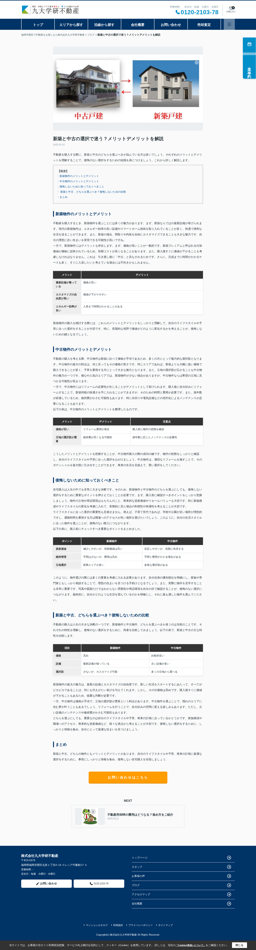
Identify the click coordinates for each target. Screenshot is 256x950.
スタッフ (137, 866)
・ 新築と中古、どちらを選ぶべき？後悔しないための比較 (91, 191)
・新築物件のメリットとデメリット (78, 175)
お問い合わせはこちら (128, 777)
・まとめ (62, 196)
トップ (38, 25)
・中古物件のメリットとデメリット (78, 181)
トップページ (139, 857)
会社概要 (137, 25)
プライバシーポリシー (140, 925)
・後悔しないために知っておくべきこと (80, 186)
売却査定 (204, 25)
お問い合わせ (171, 25)
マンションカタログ (97, 925)
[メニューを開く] (229, 24)
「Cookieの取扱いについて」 (191, 945)
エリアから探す (71, 25)
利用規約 (118, 925)
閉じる (239, 945)
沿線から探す (104, 25)
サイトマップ (165, 925)
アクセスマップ (141, 894)
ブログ (136, 885)
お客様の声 (138, 875)
